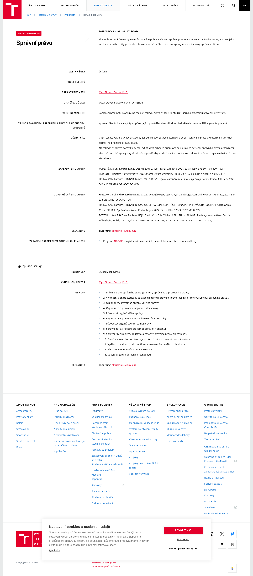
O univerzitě (201, 5)
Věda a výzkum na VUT (142, 410)
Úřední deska (211, 450)
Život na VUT (37, 5)
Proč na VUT (61, 410)
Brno (19, 447)
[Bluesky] (232, 534)
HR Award (210, 489)
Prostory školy (24, 417)
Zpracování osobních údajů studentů (107, 458)
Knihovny (101, 485)
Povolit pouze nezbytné (183, 548)
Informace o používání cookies (107, 566)
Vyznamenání (211, 439)
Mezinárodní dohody (178, 435)
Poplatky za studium (103, 449)
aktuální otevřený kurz (124, 230)
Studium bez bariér (102, 497)
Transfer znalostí (138, 445)
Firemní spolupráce (178, 410)
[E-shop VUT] (232, 544)
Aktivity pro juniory (64, 429)
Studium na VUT (48, 15)
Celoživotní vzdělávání (66, 435)
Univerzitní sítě (175, 441)
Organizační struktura (216, 446)
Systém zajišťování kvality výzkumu (143, 431)
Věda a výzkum (137, 5)
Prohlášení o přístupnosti (104, 562)
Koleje (19, 423)
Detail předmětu (92, 15)
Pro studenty (103, 5)
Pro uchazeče (70, 5)
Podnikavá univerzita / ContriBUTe (216, 425)
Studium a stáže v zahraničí (107, 464)
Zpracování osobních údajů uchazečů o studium (69, 443)
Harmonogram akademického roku (103, 425)
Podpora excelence (140, 417)
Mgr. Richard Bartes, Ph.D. (113, 92)
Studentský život (25, 441)
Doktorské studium (102, 439)
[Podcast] (222, 544)
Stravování (22, 429)
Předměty (70, 15)
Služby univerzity (176, 429)
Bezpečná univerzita (215, 433)
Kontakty (209, 495)
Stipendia (97, 479)
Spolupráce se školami (179, 423)
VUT (29, 15)
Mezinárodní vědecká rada (144, 423)
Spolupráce (170, 5)
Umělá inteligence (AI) (216, 513)
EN (244, 5)
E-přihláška (60, 451)
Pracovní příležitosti (219, 461)
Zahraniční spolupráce (179, 417)
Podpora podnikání (102, 503)
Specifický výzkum (139, 473)
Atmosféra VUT (25, 410)
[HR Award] (232, 568)
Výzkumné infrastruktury (143, 439)
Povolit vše (183, 530)
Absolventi (214, 508)
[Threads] (211, 534)
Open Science (137, 451)
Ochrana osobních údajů (218, 457)
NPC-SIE (118, 241)
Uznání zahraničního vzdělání (103, 472)
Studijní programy (64, 417)
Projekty (133, 457)
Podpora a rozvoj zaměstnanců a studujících (219, 469)
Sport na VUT (23, 435)
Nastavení (183, 539)
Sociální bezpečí (100, 491)
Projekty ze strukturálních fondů (143, 465)
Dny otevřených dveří (66, 423)
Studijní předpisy (101, 443)
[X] (222, 534)
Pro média (210, 501)
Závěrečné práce (101, 433)
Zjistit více (54, 550)
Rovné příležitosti (214, 477)
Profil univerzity (213, 410)
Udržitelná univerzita (216, 417)
